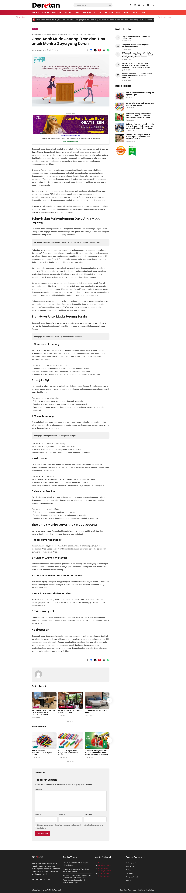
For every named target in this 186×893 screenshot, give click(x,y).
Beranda (35, 34)
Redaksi (128, 880)
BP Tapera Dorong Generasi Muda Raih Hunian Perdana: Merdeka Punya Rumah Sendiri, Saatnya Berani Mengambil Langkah (97, 755)
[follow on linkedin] (147, 5)
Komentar (39, 789)
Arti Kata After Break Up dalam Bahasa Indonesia (62, 337)
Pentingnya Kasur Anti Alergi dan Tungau (59, 436)
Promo (143, 12)
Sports (134, 12)
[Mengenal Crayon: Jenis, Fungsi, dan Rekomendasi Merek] (70, 747)
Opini (125, 12)
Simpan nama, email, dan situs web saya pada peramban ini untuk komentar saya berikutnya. (70, 826)
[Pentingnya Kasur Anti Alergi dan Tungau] (97, 707)
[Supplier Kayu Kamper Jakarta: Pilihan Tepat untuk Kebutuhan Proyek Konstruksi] (119, 141)
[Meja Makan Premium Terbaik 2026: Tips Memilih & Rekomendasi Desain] (44, 707)
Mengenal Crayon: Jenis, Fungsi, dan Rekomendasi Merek (68, 753)
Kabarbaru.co (102, 863)
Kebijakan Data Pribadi (146, 890)
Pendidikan (108, 12)
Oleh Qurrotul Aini (38, 50)
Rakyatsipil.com (103, 868)
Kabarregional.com (104, 871)
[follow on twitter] (143, 5)
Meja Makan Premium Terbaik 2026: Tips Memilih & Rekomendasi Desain (72, 242)
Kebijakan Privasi (132, 877)
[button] (153, 5)
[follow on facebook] (130, 5)
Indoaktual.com (103, 873)
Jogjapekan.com (103, 876)
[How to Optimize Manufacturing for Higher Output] (44, 747)
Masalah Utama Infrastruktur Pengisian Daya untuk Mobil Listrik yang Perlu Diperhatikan (41, 20)
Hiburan (97, 12)
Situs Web (88, 814)
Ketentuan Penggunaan (128, 890)
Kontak (128, 870)
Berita (34, 12)
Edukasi (62, 706)
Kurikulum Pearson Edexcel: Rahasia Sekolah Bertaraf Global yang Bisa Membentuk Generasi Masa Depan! (136, 65)
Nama (38, 814)
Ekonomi (45, 12)
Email (62, 814)
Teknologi (86, 12)
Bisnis (118, 12)
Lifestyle (67, 12)
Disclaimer (129, 873)
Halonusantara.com (104, 865)
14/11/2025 (52, 50)
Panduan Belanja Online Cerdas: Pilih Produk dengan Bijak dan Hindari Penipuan (106, 20)
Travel (76, 12)
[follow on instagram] (135, 5)
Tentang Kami (131, 863)
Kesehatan (56, 12)
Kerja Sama (130, 866)
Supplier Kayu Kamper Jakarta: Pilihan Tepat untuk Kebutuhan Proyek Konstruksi (137, 76)
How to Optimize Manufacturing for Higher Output (42, 753)
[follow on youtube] (139, 5)
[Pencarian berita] (109, 5)
